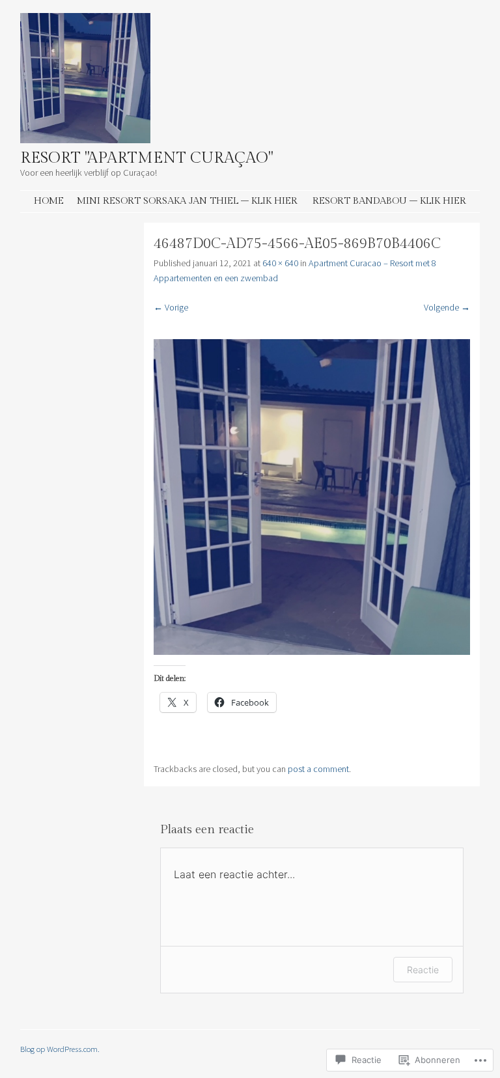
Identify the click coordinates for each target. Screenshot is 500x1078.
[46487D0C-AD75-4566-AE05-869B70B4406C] (312, 651)
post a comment (318, 769)
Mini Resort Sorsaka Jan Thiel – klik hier (187, 200)
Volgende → (447, 307)
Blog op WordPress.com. (60, 1048)
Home (49, 200)
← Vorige (171, 307)
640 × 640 (280, 263)
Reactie (423, 969)
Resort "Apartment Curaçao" (146, 158)
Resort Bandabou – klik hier (389, 200)
